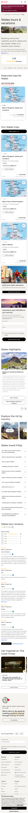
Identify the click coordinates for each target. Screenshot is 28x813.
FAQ (2, 788)
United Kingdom (16, 14)
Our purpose (14, 720)
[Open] (12, 527)
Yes (16, 733)
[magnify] (21, 2)
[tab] (7, 83)
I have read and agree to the (14, 334)
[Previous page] (22, 408)
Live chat (3, 786)
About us (17, 759)
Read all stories (14, 687)
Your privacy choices (21, 772)
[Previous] (1, 68)
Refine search (13, 131)
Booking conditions (5, 772)
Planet (16, 791)
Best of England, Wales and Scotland (14, 402)
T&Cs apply (4, 748)
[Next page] (25, 408)
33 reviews (19, 61)
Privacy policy (18, 769)
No (21, 733)
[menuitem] (4, 2)
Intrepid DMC (18, 764)
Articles (25, 68)
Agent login (4, 775)
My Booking (4, 759)
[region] (14, 803)
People (16, 788)
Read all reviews (6, 643)
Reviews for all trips (18, 643)
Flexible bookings (5, 769)
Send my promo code (14, 339)
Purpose (17, 781)
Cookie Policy (20, 805)
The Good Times (18, 762)
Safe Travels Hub (5, 764)
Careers (16, 767)
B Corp (16, 783)
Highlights (10, 68)
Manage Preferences (14, 811)
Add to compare (9, 169)
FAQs (15, 68)
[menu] (25, 2)
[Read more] (2, 14)
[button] (24, 137)
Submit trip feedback (6, 762)
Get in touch (4, 783)
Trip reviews (20, 68)
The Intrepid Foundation (20, 786)
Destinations (8, 14)
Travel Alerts (4, 767)
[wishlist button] (24, 137)
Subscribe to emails (14, 752)
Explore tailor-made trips (14, 292)
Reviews (3, 791)
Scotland (9, 430)
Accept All (14, 808)
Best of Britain (14, 397)
